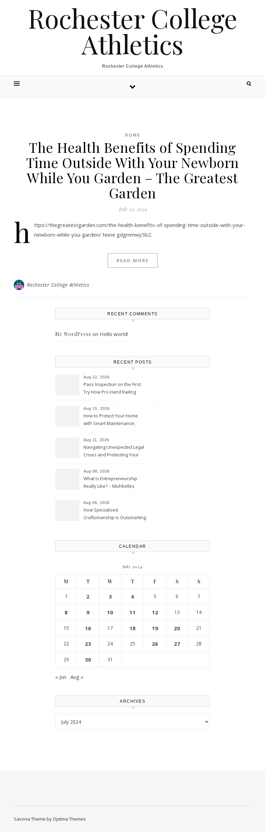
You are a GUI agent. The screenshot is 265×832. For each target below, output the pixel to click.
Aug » (77, 676)
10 (110, 612)
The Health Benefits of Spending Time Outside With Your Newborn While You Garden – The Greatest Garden (132, 170)
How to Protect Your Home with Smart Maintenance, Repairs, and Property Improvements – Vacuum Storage (111, 420)
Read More (133, 260)
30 (88, 659)
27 (177, 643)
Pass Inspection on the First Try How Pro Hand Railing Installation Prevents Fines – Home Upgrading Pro (113, 388)
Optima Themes (69, 819)
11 (132, 612)
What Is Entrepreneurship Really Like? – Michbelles (110, 482)
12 (155, 612)
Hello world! (114, 333)
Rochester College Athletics (132, 31)
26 (155, 643)
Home (132, 135)
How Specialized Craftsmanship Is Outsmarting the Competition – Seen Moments (115, 514)
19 (155, 628)
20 (177, 628)
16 (88, 628)
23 (88, 643)
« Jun (60, 676)
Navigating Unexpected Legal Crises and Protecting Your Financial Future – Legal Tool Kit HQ (114, 451)
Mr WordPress (73, 334)
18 (132, 628)
